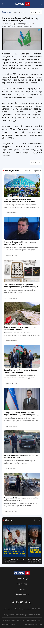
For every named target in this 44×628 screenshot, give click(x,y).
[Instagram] (18, 602)
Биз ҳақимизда (22, 579)
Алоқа (22, 589)
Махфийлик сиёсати (9, 624)
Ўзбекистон (6, 12)
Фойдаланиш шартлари (33, 624)
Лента (8, 520)
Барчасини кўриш (32, 171)
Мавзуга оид (12, 171)
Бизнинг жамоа (22, 594)
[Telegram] (26, 602)
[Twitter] (30, 602)
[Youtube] (22, 602)
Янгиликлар (22, 584)
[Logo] (22, 4)
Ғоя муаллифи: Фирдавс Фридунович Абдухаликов (22, 615)
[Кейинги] (39, 520)
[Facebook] (13, 602)
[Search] (41, 4)
